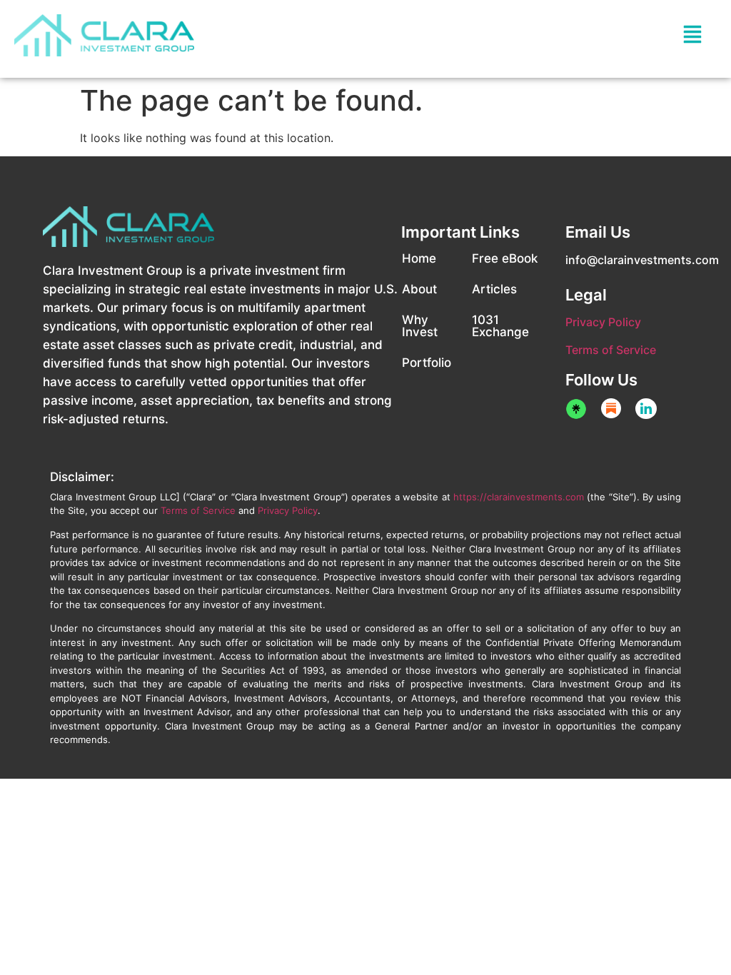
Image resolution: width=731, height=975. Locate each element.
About (419, 289)
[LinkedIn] (646, 408)
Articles (494, 289)
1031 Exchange (500, 326)
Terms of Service (610, 350)
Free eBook (505, 258)
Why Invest (420, 326)
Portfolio (426, 362)
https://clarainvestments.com (518, 496)
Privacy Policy (603, 322)
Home (419, 258)
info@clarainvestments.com (642, 260)
